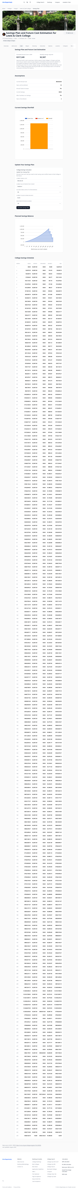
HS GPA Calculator (66, 1164)
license (73, 29)
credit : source (68, 29)
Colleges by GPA (51, 1164)
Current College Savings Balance (24, 195)
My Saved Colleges (52, 1169)
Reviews (73, 46)
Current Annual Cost (21, 178)
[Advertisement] (8, 71)
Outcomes (42, 46)
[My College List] (30, 2)
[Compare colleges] (27, 2)
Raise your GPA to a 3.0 (68, 1167)
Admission (14, 46)
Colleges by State (51, 1176)
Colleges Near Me (51, 1174)
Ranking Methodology (23, 1164)
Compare (57, 2)
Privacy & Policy (17, 1187)
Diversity (34, 46)
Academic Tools (67, 2)
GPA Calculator (65, 1161)
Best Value (35, 1166)
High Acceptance (36, 1176)
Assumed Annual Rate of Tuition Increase (26, 189)
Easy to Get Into (36, 1179)
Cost (21, 46)
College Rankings (36, 1161)
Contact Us (20, 1166)
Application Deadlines (37, 1169)
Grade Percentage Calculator (66, 1170)
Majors (27, 46)
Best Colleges (35, 1164)
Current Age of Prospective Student (25, 184)
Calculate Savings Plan (23, 207)
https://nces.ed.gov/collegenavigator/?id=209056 (28, 1145)
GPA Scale (64, 1174)
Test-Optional (35, 1174)
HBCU (33, 1171)
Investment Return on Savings (24, 201)
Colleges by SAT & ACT (53, 1161)
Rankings (49, 2)
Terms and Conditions (7, 1187)
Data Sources (20, 1161)
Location (58, 46)
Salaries (50, 46)
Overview (6, 46)
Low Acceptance (36, 1181)
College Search (51, 1166)
